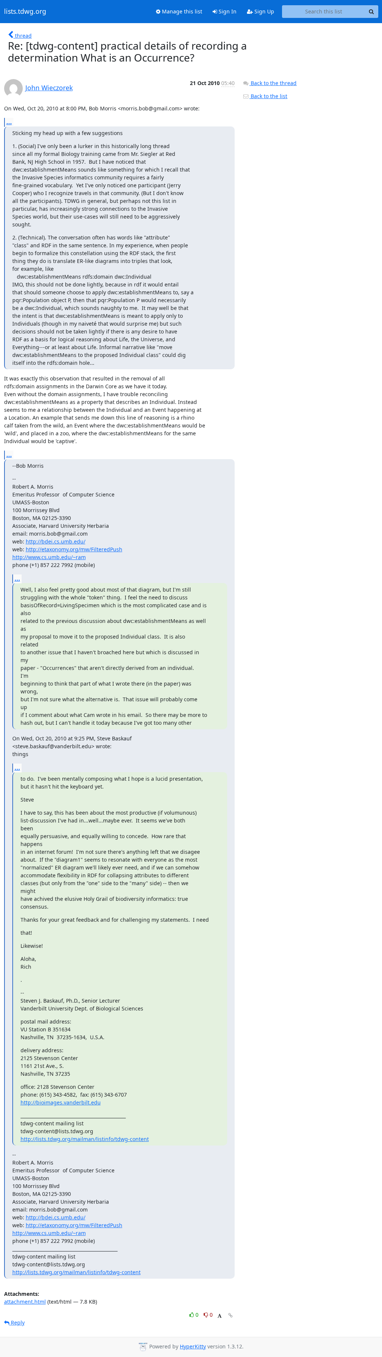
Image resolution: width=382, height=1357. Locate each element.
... (9, 122)
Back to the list (268, 96)
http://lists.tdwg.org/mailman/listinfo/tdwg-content (85, 1139)
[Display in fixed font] (220, 1316)
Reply (17, 1322)
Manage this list (181, 11)
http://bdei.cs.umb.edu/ (55, 541)
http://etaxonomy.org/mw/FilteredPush (74, 549)
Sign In (227, 11)
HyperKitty (193, 1346)
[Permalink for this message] (230, 1315)
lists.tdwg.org (25, 11)
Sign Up (263, 11)
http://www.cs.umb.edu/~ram (49, 557)
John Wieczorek (49, 87)
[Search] (371, 11)
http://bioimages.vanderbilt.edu (61, 1102)
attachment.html (25, 1301)
